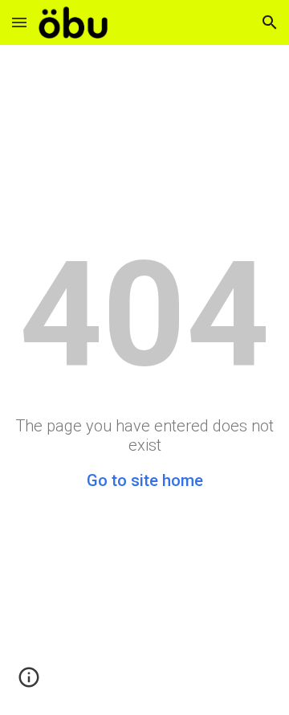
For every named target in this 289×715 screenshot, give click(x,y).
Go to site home (145, 480)
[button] (19, 22)
